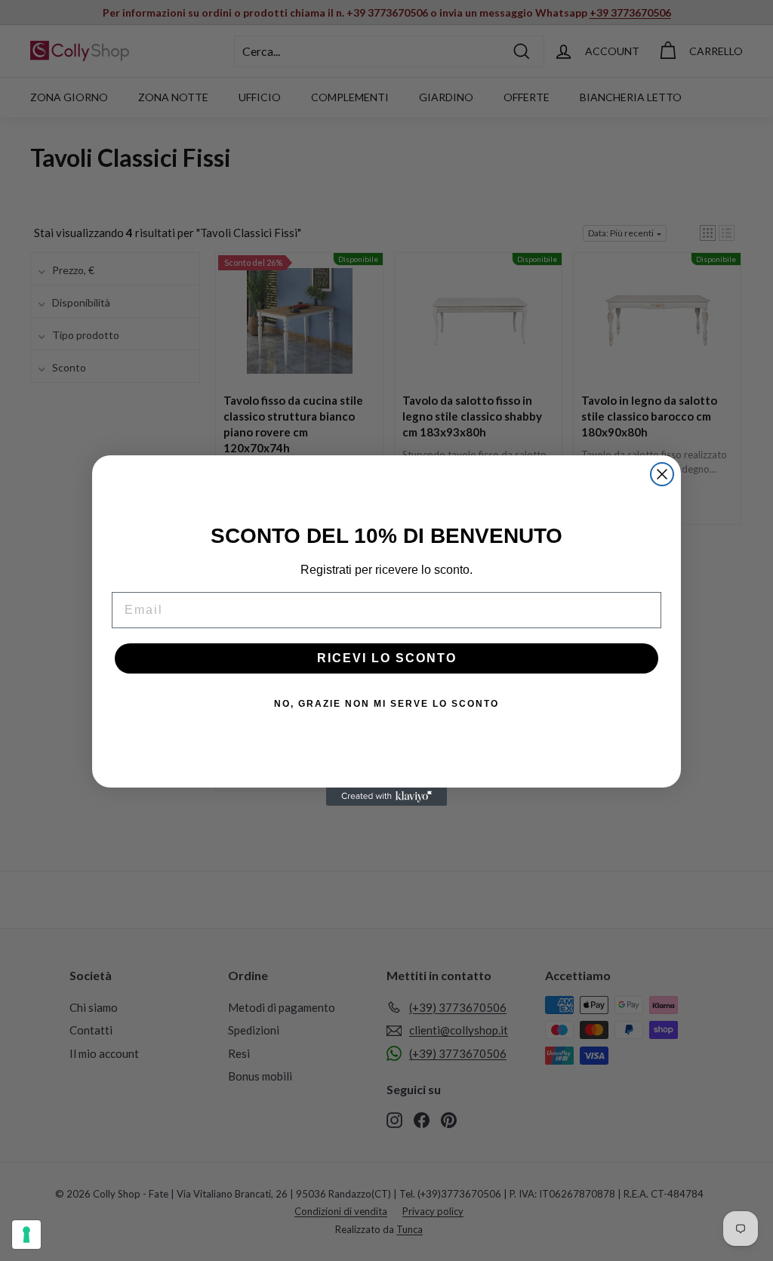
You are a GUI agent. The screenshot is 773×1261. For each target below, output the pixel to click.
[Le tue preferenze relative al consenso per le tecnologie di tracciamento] (26, 1234)
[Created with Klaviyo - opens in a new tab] (386, 797)
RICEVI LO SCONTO (387, 658)
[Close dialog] (662, 474)
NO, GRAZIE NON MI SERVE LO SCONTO (386, 703)
